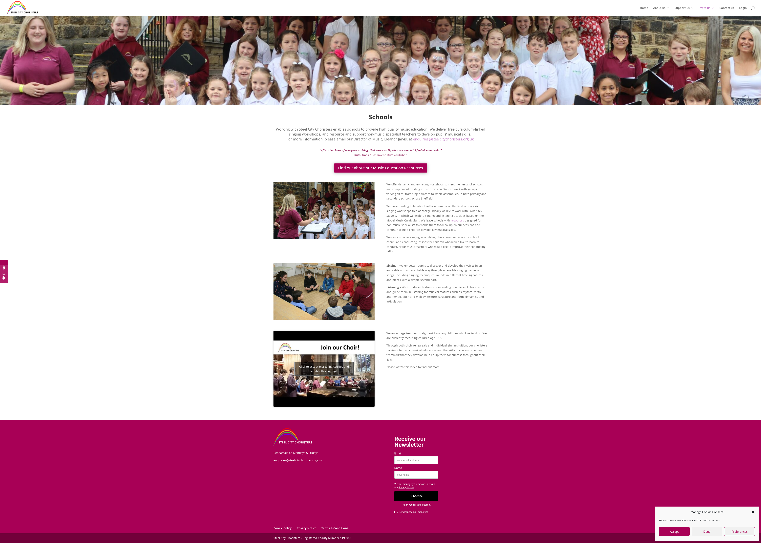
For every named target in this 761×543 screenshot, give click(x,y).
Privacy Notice (306, 528)
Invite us (704, 8)
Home (644, 8)
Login (743, 8)
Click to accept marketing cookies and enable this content (324, 369)
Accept (674, 531)
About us (659, 8)
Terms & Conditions (334, 528)
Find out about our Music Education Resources (380, 168)
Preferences (739, 531)
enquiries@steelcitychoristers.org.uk (297, 460)
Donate (4, 269)
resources (457, 220)
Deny (706, 531)
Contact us (726, 8)
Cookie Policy (282, 528)
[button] (753, 512)
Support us (682, 8)
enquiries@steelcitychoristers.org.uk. (444, 139)
